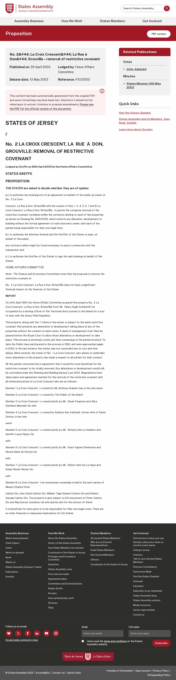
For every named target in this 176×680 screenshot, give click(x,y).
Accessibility (43, 672)
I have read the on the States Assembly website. (114, 643)
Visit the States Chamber (135, 112)
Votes (9, 548)
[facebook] (27, 633)
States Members (112, 21)
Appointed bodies (57, 579)
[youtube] (46, 633)
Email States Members (102, 550)
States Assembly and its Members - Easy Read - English (144, 121)
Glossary (53, 603)
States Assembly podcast (146, 600)
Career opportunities (144, 610)
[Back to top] (167, 668)
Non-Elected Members (102, 555)
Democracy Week (142, 571)
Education (138, 586)
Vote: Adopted (136, 69)
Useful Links (74, 672)
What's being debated (17, 538)
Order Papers (13, 543)
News (8, 557)
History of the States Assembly (64, 543)
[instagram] (56, 633)
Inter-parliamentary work (61, 598)
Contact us (138, 614)
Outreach (138, 581)
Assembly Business (29, 21)
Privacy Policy (161, 670)
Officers (95, 559)
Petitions (137, 555)
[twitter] (18, 633)
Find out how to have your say (148, 538)
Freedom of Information (120, 670)
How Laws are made (58, 574)
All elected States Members (105, 538)
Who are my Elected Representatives (101, 544)
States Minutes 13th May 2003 (143, 85)
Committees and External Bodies (65, 583)
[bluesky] (9, 633)
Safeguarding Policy (158, 675)
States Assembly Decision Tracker (24, 567)
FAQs (51, 607)
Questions (53, 564)
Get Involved (152, 21)
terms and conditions (115, 641)
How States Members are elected (66, 548)
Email (85, 627)
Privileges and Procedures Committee (62, 558)
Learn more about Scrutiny (136, 129)
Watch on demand (15, 552)
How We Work (71, 21)
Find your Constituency (145, 567)
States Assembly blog (145, 595)
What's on (10, 562)
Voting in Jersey (141, 550)
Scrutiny (10, 576)
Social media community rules (22, 640)
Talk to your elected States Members (147, 560)
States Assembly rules (60, 569)
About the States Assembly (62, 538)
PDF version (159, 33)
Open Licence (143, 670)
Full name (134, 627)
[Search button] (167, 8)
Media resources (142, 605)
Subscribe (161, 643)
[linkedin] (37, 633)
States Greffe (55, 588)
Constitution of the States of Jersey (66, 552)
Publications (12, 572)
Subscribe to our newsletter (147, 591)
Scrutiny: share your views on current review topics (148, 544)
